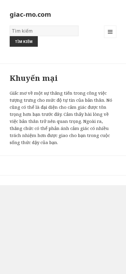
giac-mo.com (30, 14)
